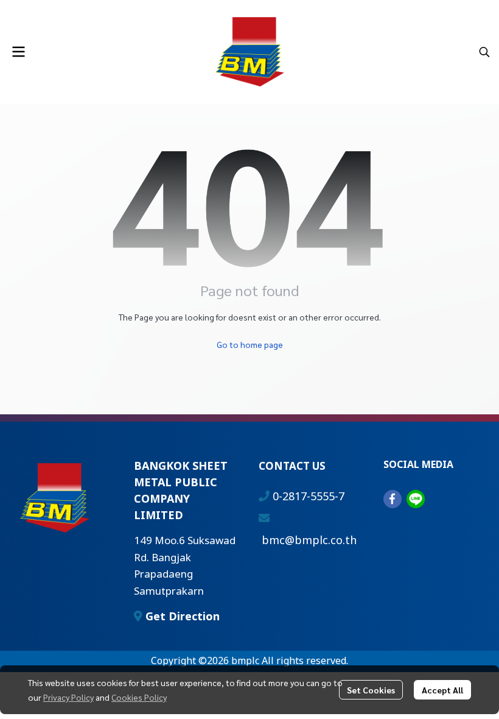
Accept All (442, 689)
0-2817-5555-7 (308, 497)
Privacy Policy (68, 697)
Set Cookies (371, 689)
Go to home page (250, 344)
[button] (484, 51)
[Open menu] (18, 52)
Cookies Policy (139, 697)
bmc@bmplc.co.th (309, 541)
